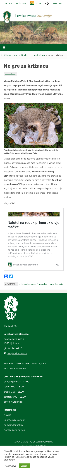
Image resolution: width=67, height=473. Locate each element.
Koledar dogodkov (13, 425)
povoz (33, 284)
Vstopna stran (10, 55)
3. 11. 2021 (10, 73)
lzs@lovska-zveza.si (17, 353)
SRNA (47, 3)
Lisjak (37, 3)
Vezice (8, 3)
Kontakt (57, 3)
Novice (24, 55)
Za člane (21, 3)
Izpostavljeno (38, 55)
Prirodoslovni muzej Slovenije (50, 284)
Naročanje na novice (14, 430)
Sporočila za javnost (14, 420)
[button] (24, 40)
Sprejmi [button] (24, 466)
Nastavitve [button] (11, 466)
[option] (33, 32)
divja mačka (24, 284)
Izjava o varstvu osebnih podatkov (33, 441)
